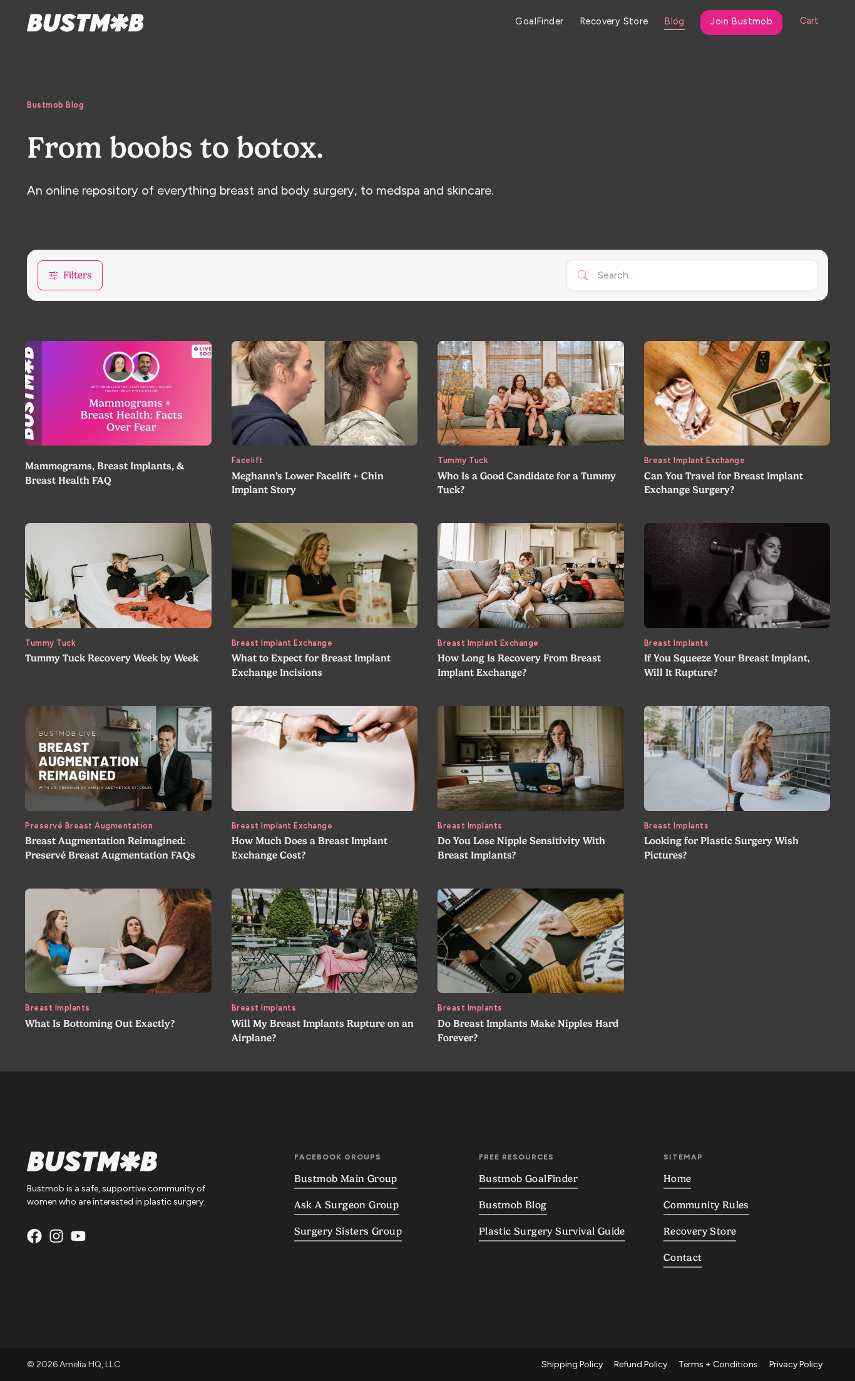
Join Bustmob (741, 21)
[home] (85, 23)
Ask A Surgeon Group (346, 1205)
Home (677, 1179)
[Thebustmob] (34, 1238)
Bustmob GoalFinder (528, 1179)
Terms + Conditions (718, 1364)
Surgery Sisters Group (348, 1231)
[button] (809, 22)
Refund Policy (640, 1364)
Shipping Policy (572, 1364)
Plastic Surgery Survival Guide (552, 1231)
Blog (674, 21)
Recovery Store (614, 21)
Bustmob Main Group (345, 1179)
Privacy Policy (795, 1364)
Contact (682, 1257)
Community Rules (706, 1205)
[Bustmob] (56, 1238)
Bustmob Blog (513, 1205)
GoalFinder (539, 21)
